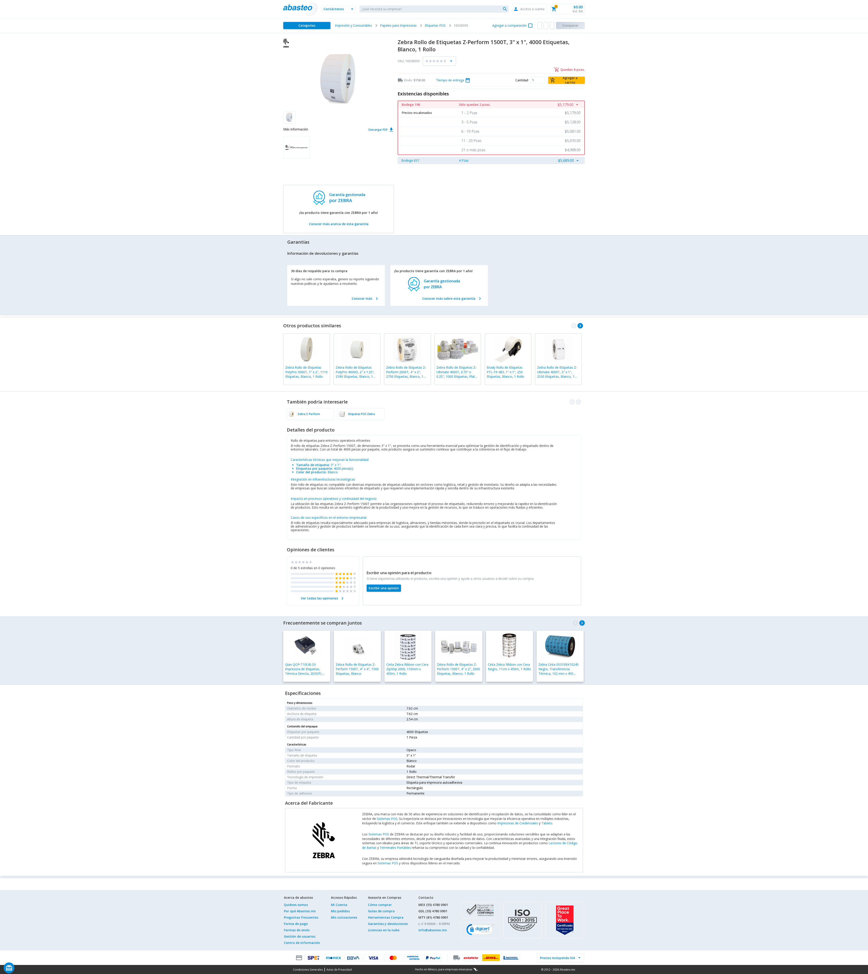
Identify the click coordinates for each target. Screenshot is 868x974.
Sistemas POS (387, 818)
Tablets (546, 823)
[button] (338, 9)
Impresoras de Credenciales (517, 823)
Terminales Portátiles (395, 847)
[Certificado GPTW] (564, 920)
